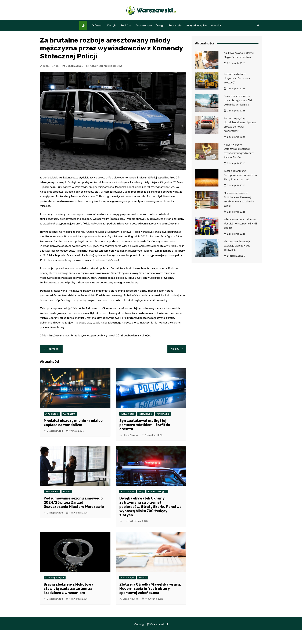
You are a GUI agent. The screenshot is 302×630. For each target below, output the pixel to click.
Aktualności (96, 66)
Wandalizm (69, 414)
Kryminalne (163, 414)
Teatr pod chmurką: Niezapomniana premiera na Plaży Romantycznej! (240, 175)
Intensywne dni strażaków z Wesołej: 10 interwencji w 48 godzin (241, 223)
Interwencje (145, 414)
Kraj (141, 491)
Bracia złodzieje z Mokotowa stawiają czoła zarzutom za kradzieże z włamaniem (68, 588)
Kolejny (175, 349)
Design (160, 25)
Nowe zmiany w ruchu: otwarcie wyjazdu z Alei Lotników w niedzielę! (238, 100)
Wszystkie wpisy (196, 25)
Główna (97, 25)
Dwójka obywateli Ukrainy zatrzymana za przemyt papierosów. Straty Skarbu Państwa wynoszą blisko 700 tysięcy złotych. (150, 506)
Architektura (143, 25)
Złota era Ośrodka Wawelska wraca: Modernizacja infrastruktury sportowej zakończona (150, 588)
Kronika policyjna (113, 66)
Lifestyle (111, 25)
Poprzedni (53, 349)
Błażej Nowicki (51, 66)
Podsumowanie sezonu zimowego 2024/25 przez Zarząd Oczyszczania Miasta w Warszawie (74, 502)
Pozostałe (175, 25)
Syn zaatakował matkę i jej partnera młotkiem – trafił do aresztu (144, 424)
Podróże (126, 25)
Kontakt (216, 25)
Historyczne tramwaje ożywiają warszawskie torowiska (237, 245)
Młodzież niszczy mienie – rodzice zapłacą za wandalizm (73, 422)
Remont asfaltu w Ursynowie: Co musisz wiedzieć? (237, 78)
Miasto (66, 491)
